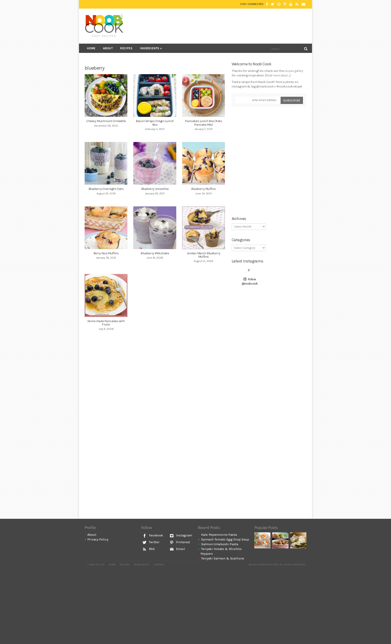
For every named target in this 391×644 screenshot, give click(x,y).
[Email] (303, 4)
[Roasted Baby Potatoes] (280, 540)
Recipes (126, 48)
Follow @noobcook (250, 281)
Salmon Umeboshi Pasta (219, 544)
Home (91, 48)
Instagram (183, 535)
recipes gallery (293, 71)
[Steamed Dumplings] (298, 540)
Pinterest (182, 542)
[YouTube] (290, 4)
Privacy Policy (97, 539)
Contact (159, 564)
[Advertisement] (224, 26)
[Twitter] (272, 4)
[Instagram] (279, 4)
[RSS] (297, 4)
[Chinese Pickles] (262, 540)
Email (180, 549)
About (108, 48)
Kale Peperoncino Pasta (219, 535)
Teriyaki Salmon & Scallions (222, 558)
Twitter (154, 542)
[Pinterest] (285, 4)
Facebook (155, 535)
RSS (151, 549)
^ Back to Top (96, 564)
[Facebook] (267, 4)
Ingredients (149, 48)
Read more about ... (277, 75)
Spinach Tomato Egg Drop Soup (225, 539)
